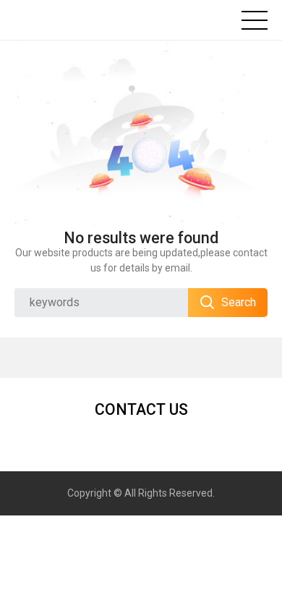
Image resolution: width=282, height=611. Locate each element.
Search (238, 302)
